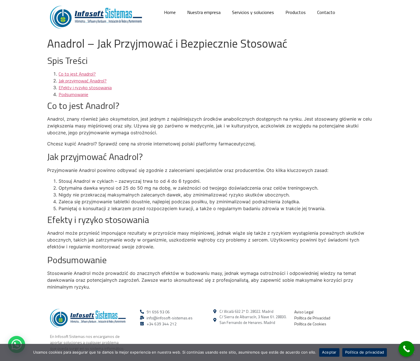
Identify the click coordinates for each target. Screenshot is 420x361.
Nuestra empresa (204, 12)
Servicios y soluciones (253, 12)
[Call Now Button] (406, 349)
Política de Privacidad (312, 318)
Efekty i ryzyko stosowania (85, 87)
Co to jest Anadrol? (77, 73)
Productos (295, 12)
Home (170, 12)
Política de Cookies (310, 324)
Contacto (326, 12)
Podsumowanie (73, 94)
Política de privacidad (364, 352)
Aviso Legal (303, 312)
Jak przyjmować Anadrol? (83, 80)
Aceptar (329, 352)
